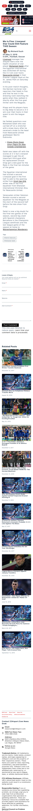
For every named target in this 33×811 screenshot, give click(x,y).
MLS (19, 9)
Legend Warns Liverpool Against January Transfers (14, 572)
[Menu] (30, 31)
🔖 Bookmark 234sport (16, 2)
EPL (25, 9)
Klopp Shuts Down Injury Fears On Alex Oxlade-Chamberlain (16, 144)
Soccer (21, 57)
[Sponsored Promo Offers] (10, 20)
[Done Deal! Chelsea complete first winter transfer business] (16, 357)
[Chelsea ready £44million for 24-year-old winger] (16, 538)
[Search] (16, 31)
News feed (12, 712)
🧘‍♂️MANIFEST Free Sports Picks (16, 13)
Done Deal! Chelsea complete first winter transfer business (15, 367)
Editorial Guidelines (19, 714)
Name (4, 290)
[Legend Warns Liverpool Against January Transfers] (16, 562)
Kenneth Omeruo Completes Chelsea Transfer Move (16, 391)
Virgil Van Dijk (19, 181)
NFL (10, 6)
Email (4, 283)
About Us (19, 712)
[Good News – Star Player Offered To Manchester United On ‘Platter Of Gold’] (16, 587)
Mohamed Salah (16, 66)
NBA (4, 6)
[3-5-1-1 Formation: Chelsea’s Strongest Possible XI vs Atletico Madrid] (16, 433)
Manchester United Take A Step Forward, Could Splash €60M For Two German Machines (16, 469)
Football (13, 57)
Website (4, 298)
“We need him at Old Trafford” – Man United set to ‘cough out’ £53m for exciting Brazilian (16, 417)
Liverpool (7, 59)
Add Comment (7, 306)
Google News (10, 748)
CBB (13, 9)
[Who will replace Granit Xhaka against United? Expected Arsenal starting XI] (16, 485)
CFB (8, 9)
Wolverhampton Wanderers (15, 229)
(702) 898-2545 (11, 734)
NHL (21, 6)
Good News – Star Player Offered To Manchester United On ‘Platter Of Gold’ (15, 597)
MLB (16, 6)
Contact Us (5, 716)
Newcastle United (11, 75)
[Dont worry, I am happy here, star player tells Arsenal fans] (16, 639)
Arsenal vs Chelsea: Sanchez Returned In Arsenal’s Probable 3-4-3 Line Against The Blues (16, 521)
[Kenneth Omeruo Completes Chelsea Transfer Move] (16, 382)
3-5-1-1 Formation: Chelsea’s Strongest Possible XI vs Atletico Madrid (14, 443)
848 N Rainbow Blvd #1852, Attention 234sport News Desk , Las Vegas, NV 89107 (17, 741)
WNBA (28, 6)
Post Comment (10, 325)
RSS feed (4, 712)
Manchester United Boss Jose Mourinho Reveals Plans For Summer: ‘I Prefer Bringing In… (16, 623)
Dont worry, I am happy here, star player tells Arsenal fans (15, 649)
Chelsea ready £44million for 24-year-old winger (15, 547)
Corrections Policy (7, 714)
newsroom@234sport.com (15, 729)
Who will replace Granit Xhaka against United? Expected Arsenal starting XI (15, 495)
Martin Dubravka (10, 237)
